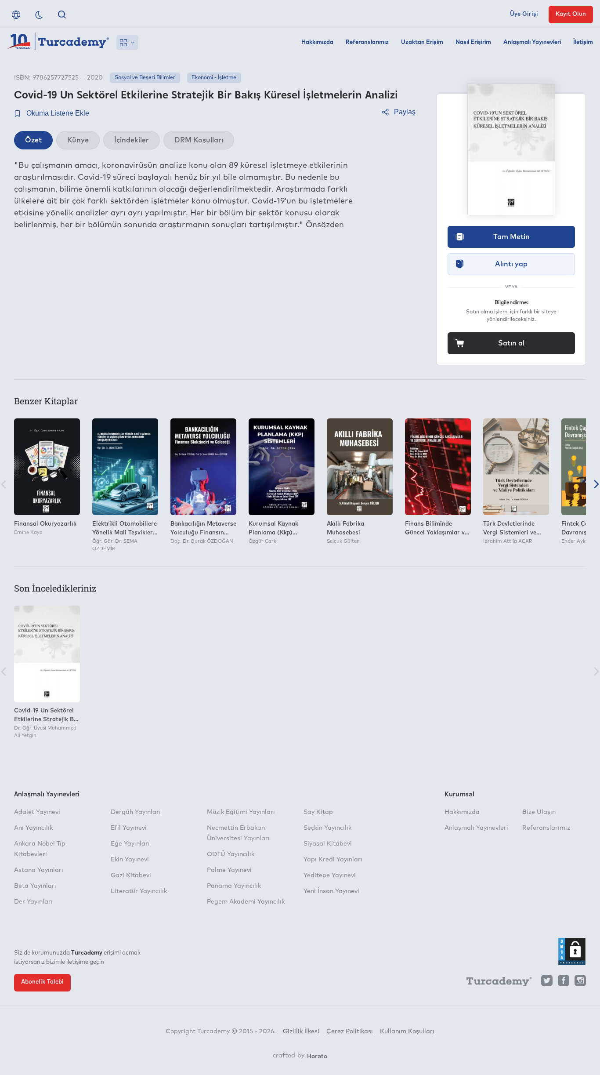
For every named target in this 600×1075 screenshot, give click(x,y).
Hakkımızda (317, 42)
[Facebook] (563, 982)
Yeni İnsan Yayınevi (331, 891)
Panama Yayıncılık (234, 886)
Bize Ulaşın (539, 812)
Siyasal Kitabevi (328, 844)
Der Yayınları (33, 902)
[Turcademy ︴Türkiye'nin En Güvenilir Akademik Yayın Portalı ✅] (58, 42)
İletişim (583, 42)
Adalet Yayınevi (37, 812)
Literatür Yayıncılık (139, 891)
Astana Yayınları (38, 870)
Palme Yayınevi (229, 870)
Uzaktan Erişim (422, 42)
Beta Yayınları (35, 886)
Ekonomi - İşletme (214, 77)
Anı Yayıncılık (33, 828)
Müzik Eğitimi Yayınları (241, 812)
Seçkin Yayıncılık (327, 828)
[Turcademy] (495, 983)
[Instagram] (580, 982)
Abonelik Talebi (42, 982)
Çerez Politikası (349, 1031)
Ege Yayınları (130, 844)
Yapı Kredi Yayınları (333, 860)
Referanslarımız (367, 42)
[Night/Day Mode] (39, 14)
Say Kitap (318, 812)
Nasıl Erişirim (473, 42)
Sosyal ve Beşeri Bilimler (145, 77)
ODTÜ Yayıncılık (230, 854)
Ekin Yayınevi (130, 860)
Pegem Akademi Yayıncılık (246, 902)
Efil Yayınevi (129, 828)
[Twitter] (547, 982)
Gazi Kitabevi (131, 875)
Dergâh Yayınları (136, 812)
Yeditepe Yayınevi (330, 875)
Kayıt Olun (571, 14)
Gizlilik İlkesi (301, 1031)
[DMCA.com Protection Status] (572, 951)
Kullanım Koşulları (407, 1031)
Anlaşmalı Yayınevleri (532, 42)
